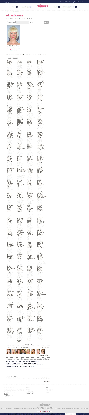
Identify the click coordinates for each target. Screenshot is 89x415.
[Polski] (42, 411)
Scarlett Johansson (40, 225)
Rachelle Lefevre (40, 162)
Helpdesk (47, 392)
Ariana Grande (9, 158)
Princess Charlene (40, 148)
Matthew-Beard (29, 310)
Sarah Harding (39, 219)
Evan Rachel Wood (20, 163)
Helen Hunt (19, 243)
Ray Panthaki (39, 166)
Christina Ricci (9, 307)
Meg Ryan (28, 317)
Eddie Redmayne (20, 105)
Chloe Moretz (9, 292)
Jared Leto (19, 292)
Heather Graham (20, 236)
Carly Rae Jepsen (10, 255)
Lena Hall (28, 229)
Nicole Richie (39, 98)
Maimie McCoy (29, 282)
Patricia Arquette (40, 127)
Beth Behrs (9, 200)
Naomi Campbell (40, 73)
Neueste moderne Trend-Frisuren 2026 (11, 392)
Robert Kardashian (40, 184)
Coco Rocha (9, 319)
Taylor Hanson (39, 278)
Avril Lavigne (9, 186)
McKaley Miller (29, 314)
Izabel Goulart (19, 269)
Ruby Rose (39, 198)
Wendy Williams (40, 319)
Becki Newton (9, 193)
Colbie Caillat (9, 322)
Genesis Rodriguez (20, 200)
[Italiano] (48, 411)
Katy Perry (28, 130)
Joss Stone (29, 69)
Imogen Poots (19, 265)
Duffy (18, 102)
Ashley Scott (9, 175)
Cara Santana (9, 249)
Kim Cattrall (29, 168)
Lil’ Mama (28, 244)
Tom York (38, 295)
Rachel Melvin (39, 158)
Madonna (28, 277)
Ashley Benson (9, 169)
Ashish (8, 166)
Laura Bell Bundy (30, 208)
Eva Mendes (19, 161)
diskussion (46, 347)
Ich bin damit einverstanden (70, 414)
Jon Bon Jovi (29, 64)
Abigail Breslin (9, 61)
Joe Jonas (19, 340)
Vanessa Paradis (40, 311)
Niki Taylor (39, 101)
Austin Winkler (9, 184)
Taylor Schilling (40, 281)
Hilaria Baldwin (19, 246)
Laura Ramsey (29, 212)
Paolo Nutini (39, 125)
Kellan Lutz (29, 137)
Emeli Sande (19, 132)
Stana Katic (39, 266)
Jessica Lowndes (20, 323)
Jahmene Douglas (20, 272)
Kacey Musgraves (30, 87)
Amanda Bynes (9, 106)
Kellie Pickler (29, 139)
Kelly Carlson (29, 142)
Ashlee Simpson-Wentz (11, 168)
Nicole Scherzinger (40, 99)
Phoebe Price (39, 139)
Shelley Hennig (40, 241)
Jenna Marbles (19, 301)
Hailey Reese (19, 221)
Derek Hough (19, 84)
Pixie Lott (38, 143)
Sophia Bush (39, 255)
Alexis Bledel (9, 85)
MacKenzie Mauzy (30, 272)
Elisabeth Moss (19, 112)
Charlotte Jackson (10, 278)
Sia (37, 245)
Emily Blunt (19, 137)
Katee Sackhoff (29, 113)
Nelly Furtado (39, 85)
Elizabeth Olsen (19, 120)
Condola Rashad (10, 328)
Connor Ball (9, 329)
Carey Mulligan (9, 252)
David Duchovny (20, 74)
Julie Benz (29, 77)
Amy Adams (9, 117)
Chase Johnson (10, 280)
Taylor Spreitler (39, 282)
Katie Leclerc (29, 124)
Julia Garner (29, 72)
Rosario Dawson (40, 192)
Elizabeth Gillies (20, 117)
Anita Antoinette (9, 139)
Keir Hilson (29, 133)
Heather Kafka (19, 237)
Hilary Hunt (19, 248)
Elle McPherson (20, 126)
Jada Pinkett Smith (20, 270)
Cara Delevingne (10, 248)
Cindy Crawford (9, 311)
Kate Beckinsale (30, 101)
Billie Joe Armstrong (10, 205)
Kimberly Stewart (30, 174)
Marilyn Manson (30, 293)
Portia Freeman (40, 147)
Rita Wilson (39, 182)
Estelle (18, 157)
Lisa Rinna (29, 253)
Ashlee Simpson (10, 167)
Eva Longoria (19, 160)
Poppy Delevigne (40, 144)
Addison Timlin (9, 68)
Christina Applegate (10, 302)
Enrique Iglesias (20, 150)
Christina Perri (9, 306)
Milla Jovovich (29, 339)
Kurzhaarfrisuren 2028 (22, 363)
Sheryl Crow (39, 244)
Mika (28, 333)
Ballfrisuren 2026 (23, 366)
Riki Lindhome (39, 179)
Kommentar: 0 (10, 47)
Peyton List (39, 138)
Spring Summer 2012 (41, 261)
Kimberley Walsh (30, 170)
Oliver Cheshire (40, 113)
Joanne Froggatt (20, 338)
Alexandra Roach (10, 84)
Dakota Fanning (19, 65)
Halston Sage (19, 225)
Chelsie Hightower (10, 282)
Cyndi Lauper (19, 62)
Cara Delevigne (9, 247)
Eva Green (18, 159)
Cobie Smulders (10, 318)
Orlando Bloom (39, 121)
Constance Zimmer (10, 332)
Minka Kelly (29, 340)
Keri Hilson (29, 156)
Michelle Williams (30, 331)
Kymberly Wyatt (29, 197)
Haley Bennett (19, 222)
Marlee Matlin (29, 297)
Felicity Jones (19, 182)
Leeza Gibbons (29, 224)
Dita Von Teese (19, 94)
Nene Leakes (39, 86)
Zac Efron (38, 331)
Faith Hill (18, 168)
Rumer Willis (39, 199)
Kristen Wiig (29, 186)
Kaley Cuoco (29, 89)
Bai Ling (8, 187)
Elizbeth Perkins (20, 123)
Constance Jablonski (10, 331)
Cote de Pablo (9, 334)
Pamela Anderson (40, 124)
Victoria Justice (40, 316)
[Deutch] (44, 411)
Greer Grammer (20, 215)
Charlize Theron (10, 277)
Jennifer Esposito (20, 307)
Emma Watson (19, 146)
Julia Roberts (29, 73)
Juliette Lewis (29, 82)
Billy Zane (8, 208)
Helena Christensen (20, 245)
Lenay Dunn (29, 230)
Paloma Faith (39, 123)
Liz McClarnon (29, 255)
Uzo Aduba (39, 305)
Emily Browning (19, 138)
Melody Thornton (30, 323)
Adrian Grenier (9, 71)
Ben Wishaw (9, 198)
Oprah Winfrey (39, 120)
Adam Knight (9, 65)
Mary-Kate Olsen (30, 305)
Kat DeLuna (29, 97)
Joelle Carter (19, 341)
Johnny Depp (29, 61)
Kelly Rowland (29, 149)
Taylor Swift (39, 283)
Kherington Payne (30, 162)
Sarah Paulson (39, 223)
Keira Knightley (29, 134)
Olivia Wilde (39, 119)
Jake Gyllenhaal (20, 277)
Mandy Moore (29, 284)
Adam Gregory (9, 64)
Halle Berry (19, 224)
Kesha (28, 160)
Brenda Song (9, 219)
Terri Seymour (39, 285)
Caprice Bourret (9, 246)
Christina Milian (9, 305)
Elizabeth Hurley (20, 119)
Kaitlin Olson (29, 88)
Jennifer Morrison (20, 314)
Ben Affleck (9, 197)
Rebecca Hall (39, 169)
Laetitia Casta (29, 203)
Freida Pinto (19, 193)
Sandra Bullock (39, 212)
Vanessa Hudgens (40, 309)
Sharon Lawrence (40, 235)
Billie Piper (9, 206)
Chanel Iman (9, 273)
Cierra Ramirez (9, 310)
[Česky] (39, 411)
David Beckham (20, 73)
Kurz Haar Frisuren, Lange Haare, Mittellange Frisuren (14, 389)
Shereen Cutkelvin (40, 243)
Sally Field (39, 206)
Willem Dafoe (39, 325)
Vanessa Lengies (40, 310)
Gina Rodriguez (19, 209)
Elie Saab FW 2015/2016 (21, 109)
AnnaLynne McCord (10, 151)
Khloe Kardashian (30, 163)
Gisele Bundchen (20, 211)
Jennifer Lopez (19, 311)
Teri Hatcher (39, 284)
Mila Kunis (29, 335)
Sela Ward (39, 227)
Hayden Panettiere (20, 232)
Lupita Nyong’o (29, 268)
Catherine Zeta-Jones (11, 268)
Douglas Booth (19, 96)
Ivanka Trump (19, 268)
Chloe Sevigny (9, 293)
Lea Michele (29, 221)
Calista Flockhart (10, 239)
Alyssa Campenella (10, 102)
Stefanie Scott (39, 267)
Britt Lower (8, 228)
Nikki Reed (39, 105)
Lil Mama (28, 236)
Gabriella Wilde (19, 194)
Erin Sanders (19, 155)
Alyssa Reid (9, 105)
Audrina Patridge (10, 183)
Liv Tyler (28, 254)
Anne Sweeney (9, 155)
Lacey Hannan (29, 199)
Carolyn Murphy (9, 259)
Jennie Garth (19, 303)
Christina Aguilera (10, 301)
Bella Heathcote (10, 195)
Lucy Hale (28, 261)
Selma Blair (39, 230)
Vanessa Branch (40, 308)
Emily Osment (19, 142)
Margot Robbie (29, 289)
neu (39, 347)
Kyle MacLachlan (30, 193)
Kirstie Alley (29, 180)
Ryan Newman (39, 205)
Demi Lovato (19, 81)
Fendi (18, 183)
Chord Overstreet (10, 294)
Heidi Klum (19, 241)
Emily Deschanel (20, 139)
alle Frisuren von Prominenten (43, 355)
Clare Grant (9, 315)
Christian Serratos (10, 297)
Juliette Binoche (30, 81)
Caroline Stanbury (10, 257)
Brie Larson (9, 222)
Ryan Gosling (39, 204)
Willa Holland (39, 323)
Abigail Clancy (9, 62)
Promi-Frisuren (14, 11)
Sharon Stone (39, 237)
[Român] (49, 411)
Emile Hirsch (19, 133)
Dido (17, 93)
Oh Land (38, 110)
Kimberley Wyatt (30, 171)
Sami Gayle (39, 211)
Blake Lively (9, 210)
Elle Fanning (19, 124)
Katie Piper (29, 125)
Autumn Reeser (9, 185)
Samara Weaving (40, 210)
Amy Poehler (9, 121)
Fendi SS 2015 (19, 185)
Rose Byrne (39, 193)
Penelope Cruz (39, 134)
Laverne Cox (29, 219)
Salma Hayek (39, 207)
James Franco (19, 280)
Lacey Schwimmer (30, 200)
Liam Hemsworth (30, 234)
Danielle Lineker (20, 69)
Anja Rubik (9, 141)
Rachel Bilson (39, 155)
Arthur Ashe (9, 160)
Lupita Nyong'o (29, 267)
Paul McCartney (40, 129)
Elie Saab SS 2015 (20, 110)
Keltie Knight (29, 151)
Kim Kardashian (30, 169)
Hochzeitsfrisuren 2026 (33, 363)
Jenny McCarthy (20, 316)
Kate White (29, 111)
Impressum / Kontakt (29, 393)
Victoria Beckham (40, 315)
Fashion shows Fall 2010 (21, 170)
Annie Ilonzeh (9, 156)
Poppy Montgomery (40, 145)
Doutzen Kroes (19, 97)
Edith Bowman (19, 106)
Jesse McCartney (20, 318)
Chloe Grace (9, 290)
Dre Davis (18, 99)
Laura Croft (29, 209)
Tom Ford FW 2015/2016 (41, 294)
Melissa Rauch (29, 322)
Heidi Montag (19, 242)
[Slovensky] (38, 411)
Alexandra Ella (9, 82)
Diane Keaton (19, 88)
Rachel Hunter (39, 156)
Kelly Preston (29, 147)
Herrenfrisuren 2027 (31, 364)
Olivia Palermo (39, 117)
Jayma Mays (19, 294)
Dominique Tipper (20, 95)
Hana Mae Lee (19, 227)
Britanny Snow (9, 225)
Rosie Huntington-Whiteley (42, 196)
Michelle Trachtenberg (31, 330)
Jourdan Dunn (29, 70)
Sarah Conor (39, 218)
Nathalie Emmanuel (40, 83)
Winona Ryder (39, 328)
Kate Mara (28, 105)
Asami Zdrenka (9, 161)
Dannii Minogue (20, 71)
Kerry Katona (29, 158)
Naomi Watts (39, 74)
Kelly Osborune (29, 145)
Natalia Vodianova (40, 75)
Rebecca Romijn (40, 170)
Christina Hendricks (10, 304)
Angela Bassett (9, 134)
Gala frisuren (6, 393)
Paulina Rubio (39, 132)
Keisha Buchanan (30, 135)
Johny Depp (29, 62)
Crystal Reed (19, 61)
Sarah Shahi (39, 224)
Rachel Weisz (39, 160)
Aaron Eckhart (9, 60)
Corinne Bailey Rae (10, 333)
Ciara (7, 309)
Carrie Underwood (10, 261)
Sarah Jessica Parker (41, 221)
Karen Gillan (29, 93)
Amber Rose (9, 111)
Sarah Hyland (39, 220)
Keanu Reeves (29, 132)
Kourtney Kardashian (30, 182)
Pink (38, 142)
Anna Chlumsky (9, 143)
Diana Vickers (19, 87)
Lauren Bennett (29, 215)
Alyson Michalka (10, 101)
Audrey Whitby (9, 182)
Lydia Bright (29, 269)
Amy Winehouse (10, 123)
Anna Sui (8, 148)
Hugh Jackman (19, 258)
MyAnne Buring (40, 69)
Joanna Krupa (19, 335)
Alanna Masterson (10, 77)
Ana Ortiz (8, 125)
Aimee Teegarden (10, 75)
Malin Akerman (29, 283)
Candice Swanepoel (10, 245)
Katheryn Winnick (30, 118)
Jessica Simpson (20, 326)
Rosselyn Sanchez (40, 197)
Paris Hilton (39, 126)
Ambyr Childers (9, 114)
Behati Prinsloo (9, 194)
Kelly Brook (29, 141)
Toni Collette (39, 296)
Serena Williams (40, 231)
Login (76, 1)
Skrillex (38, 249)
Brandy (8, 217)
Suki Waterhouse (40, 270)
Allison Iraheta (9, 97)
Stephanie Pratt (40, 269)
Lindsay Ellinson (30, 245)
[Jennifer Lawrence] (38, 351)
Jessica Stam (19, 327)
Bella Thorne (9, 196)
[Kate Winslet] (33, 351)
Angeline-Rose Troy (10, 137)
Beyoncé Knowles (10, 203)
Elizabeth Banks (20, 114)
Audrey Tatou (9, 180)
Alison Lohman (9, 95)
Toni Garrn (39, 297)
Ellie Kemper (19, 129)
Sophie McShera (40, 257)
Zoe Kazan (39, 334)
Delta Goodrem (19, 80)
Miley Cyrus (29, 338)
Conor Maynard (9, 330)
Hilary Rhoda (19, 249)
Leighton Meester (30, 227)
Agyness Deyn (9, 74)
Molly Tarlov (39, 65)
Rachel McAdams (40, 157)
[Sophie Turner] (8, 351)
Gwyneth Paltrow (20, 219)
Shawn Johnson (40, 239)
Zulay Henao (39, 339)
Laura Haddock (29, 211)
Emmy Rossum (19, 149)
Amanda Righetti (10, 108)
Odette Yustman (40, 109)
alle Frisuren (47, 381)
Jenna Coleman (20, 297)
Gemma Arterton (20, 199)
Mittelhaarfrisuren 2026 (11, 361)
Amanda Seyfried (10, 109)
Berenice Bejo (9, 199)
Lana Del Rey (29, 206)
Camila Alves (9, 241)
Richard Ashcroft (40, 175)
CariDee (8, 253)
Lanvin (28, 207)
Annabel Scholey (10, 150)
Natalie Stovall (39, 80)
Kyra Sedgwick (29, 198)
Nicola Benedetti (40, 95)
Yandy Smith (39, 329)
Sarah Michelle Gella (41, 222)
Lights (28, 235)
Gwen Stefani (19, 217)
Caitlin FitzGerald (10, 237)
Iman (18, 264)
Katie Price (29, 126)
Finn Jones (19, 187)
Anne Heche (9, 154)
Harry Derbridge (20, 230)
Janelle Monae (19, 290)
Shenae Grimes (40, 242)
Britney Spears (9, 227)
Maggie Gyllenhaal (30, 279)
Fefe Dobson (19, 181)
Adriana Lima (9, 72)
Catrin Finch (9, 269)
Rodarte (38, 186)
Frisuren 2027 (9, 366)
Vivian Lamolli (39, 318)
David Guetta (19, 75)
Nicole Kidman (39, 97)
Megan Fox (29, 318)
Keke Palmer (29, 136)
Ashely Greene (9, 163)
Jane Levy (18, 289)
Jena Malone (19, 296)
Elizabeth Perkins (20, 121)
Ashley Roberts (9, 174)
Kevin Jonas (29, 161)
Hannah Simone (20, 229)
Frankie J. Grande (20, 191)
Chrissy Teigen (9, 296)
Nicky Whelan (39, 94)
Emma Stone (19, 145)
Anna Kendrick (9, 145)
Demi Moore (19, 82)
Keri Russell (29, 157)
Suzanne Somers (40, 272)
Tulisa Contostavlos (40, 301)
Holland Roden (19, 252)
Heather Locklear (20, 239)
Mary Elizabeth (29, 301)
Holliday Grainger (20, 253)
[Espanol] (46, 411)
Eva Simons (19, 162)
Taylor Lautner (39, 279)
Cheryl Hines (9, 286)
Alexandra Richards (10, 83)
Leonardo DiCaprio (30, 232)
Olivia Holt (39, 114)
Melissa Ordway (30, 321)
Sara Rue (38, 216)
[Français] (47, 411)
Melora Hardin (29, 325)
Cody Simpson (9, 321)
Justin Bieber (29, 85)
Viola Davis (39, 317)
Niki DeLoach (39, 100)
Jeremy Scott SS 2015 (21, 317)
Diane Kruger (19, 89)
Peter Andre (39, 137)
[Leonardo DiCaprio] (23, 351)
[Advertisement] (28, 371)
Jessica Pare (19, 325)
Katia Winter (29, 121)
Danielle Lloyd (19, 70)
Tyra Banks (39, 303)
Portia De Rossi (40, 146)
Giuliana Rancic (20, 212)
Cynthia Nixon (19, 63)
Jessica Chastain (20, 321)
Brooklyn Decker (10, 234)
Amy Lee (8, 119)
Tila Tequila (39, 289)
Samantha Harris (40, 209)
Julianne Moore (30, 76)
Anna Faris (8, 144)
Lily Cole (28, 241)
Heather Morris (19, 240)
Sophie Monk (39, 258)
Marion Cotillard (30, 294)
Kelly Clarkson (29, 143)
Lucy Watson (29, 265)
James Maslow (19, 281)
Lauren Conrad (29, 217)
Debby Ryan (19, 77)
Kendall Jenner (30, 154)
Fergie (18, 186)
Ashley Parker (9, 172)
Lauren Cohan (29, 216)
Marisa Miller (29, 295)
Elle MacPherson (20, 125)
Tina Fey (38, 291)
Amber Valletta (9, 113)
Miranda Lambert (40, 62)
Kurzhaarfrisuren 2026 (34, 361)
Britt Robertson (9, 229)
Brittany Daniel (9, 230)
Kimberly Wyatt (29, 175)
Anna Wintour (9, 149)
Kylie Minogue (29, 196)
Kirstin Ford (29, 181)
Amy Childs (9, 118)
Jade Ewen (19, 271)
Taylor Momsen (40, 280)
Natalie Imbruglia (40, 77)
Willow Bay (39, 326)
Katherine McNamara (31, 117)
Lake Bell (28, 205)
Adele (8, 70)
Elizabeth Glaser (20, 118)
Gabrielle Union (20, 196)
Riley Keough (39, 180)
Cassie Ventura (9, 264)
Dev (17, 86)
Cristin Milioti (9, 338)
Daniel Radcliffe (20, 68)
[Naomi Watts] (13, 351)
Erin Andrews (19, 151)
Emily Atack (19, 136)
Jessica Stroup (19, 328)
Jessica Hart (19, 322)
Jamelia (18, 278)
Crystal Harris (19, 60)
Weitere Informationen (81, 414)
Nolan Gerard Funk (40, 108)
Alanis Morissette (10, 76)
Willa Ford (39, 322)
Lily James (29, 243)
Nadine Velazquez (40, 71)
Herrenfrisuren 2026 (21, 364)
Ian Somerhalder (20, 261)
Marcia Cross (29, 286)
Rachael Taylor (39, 154)
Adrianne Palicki (10, 73)
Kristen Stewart (29, 185)
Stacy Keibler (39, 265)
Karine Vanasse (30, 94)
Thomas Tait (39, 286)
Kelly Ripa (28, 148)
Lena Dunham (29, 228)
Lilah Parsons (29, 237)
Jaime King (19, 273)
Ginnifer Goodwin (20, 210)
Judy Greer (29, 71)
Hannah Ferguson (20, 228)
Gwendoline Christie (20, 218)
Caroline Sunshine (10, 258)
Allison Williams (10, 98)
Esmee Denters (19, 156)
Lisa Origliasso (29, 252)
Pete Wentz (39, 136)
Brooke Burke (9, 233)
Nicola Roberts (39, 96)
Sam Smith (39, 208)
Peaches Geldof (40, 133)
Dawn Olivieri (19, 76)
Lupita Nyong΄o (29, 266)
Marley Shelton (29, 298)
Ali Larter (8, 88)
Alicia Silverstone (10, 93)
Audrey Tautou (9, 181)
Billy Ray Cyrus (9, 207)
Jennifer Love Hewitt (20, 313)
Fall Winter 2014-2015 (20, 169)
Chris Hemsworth (10, 295)
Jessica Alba (19, 319)
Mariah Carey (29, 292)
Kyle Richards (29, 194)
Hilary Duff (19, 247)
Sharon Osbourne (40, 236)
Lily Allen (28, 240)
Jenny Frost (19, 315)
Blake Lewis (9, 209)
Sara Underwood (40, 217)
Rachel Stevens (40, 159)
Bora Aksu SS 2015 (10, 212)
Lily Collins (29, 242)
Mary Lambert (29, 304)
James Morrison (20, 282)
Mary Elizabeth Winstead (31, 302)
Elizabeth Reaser (20, 122)
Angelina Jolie (9, 136)
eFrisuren (8, 11)
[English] (43, 411)
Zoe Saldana (39, 335)
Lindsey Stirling (29, 247)
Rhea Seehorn (39, 174)
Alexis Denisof (9, 86)
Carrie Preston (9, 260)
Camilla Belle (9, 242)
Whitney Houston (40, 320)
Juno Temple (29, 83)
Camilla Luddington (10, 243)
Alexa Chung (9, 80)
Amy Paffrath (9, 120)
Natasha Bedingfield (40, 81)
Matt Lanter (29, 306)
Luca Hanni (29, 260)
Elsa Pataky (19, 130)
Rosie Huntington (40, 195)
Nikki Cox (38, 102)
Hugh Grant (19, 257)
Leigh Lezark (29, 225)
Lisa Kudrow (29, 249)
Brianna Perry (9, 220)
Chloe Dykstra (9, 289)
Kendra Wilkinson (30, 155)
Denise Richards (20, 83)
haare (17, 1)
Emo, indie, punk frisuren (8, 395)
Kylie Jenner (29, 195)
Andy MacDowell (10, 133)
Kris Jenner (29, 183)
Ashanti (8, 162)
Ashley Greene (9, 170)
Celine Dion (9, 271)
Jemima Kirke (19, 295)
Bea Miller (8, 192)
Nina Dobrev (39, 106)
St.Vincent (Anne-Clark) (41, 264)
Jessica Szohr (19, 329)
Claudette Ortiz (9, 316)
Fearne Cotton (19, 180)
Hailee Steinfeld (20, 220)
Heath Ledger (19, 235)
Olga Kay (38, 111)
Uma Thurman (39, 304)
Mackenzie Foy (29, 271)
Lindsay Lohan (29, 246)
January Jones (19, 291)
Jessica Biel (19, 320)
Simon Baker (39, 248)
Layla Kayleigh (29, 220)
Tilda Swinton (39, 290)
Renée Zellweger (40, 173)
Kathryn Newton (30, 120)
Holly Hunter (19, 255)
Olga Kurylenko (39, 112)
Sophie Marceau (40, 256)
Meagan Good (29, 315)
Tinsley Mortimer (40, 292)
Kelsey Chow (29, 150)
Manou (28, 285)
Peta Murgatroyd (40, 135)
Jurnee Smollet (30, 84)
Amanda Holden (10, 107)
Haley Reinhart (19, 223)
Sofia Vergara (39, 253)
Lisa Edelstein (29, 248)
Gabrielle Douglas (20, 195)
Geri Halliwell (19, 205)
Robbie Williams (40, 183)
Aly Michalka (9, 99)
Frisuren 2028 (16, 366)
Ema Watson (19, 131)
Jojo (28, 63)
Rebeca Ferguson (40, 167)
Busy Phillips (9, 236)
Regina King (39, 172)
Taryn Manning (39, 277)
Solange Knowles (40, 254)
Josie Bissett (29, 68)
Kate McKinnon (29, 106)
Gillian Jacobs (19, 207)
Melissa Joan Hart (30, 320)
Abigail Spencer (10, 63)
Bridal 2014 (9, 221)
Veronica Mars (39, 314)
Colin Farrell (9, 325)
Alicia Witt (8, 94)
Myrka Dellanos (40, 70)
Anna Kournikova (10, 146)
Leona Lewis (29, 231)
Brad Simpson (9, 215)
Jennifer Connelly (20, 306)
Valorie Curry (39, 307)
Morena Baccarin (40, 68)
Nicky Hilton (39, 93)
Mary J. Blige (29, 303)
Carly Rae (8, 254)
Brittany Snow (9, 232)
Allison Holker (9, 96)
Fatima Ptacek (19, 179)
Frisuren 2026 (40, 364)
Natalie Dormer (39, 76)
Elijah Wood (19, 111)
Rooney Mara (39, 187)
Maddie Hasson (30, 273)
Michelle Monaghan (30, 328)
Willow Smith (39, 327)
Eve (17, 166)
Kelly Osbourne (29, 146)
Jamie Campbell (20, 283)
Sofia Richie (39, 252)
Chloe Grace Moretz (10, 291)
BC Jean (8, 191)
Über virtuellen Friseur (30, 392)
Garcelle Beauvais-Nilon (21, 197)
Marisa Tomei (29, 296)
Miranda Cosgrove (40, 60)
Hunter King (19, 260)
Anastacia (8, 127)
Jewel (18, 331)
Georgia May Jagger (20, 204)
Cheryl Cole (9, 285)
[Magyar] (40, 411)
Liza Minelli (29, 256)
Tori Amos (39, 298)
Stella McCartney (40, 268)
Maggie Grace (29, 278)
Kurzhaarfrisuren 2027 (11, 363)
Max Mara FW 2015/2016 (31, 311)
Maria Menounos (30, 291)
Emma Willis (19, 147)
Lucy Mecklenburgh (30, 264)
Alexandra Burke (10, 81)
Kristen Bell (29, 184)
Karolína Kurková (30, 96)
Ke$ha (28, 131)
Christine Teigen (10, 308)
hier (44, 54)
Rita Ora (38, 181)
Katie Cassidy (29, 122)
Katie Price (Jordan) (30, 127)
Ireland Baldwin (19, 266)
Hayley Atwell (19, 233)
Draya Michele (19, 98)
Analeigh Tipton (10, 126)
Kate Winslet (29, 112)
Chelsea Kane (9, 281)
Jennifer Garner (20, 308)
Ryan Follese (39, 203)
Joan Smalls (19, 334)
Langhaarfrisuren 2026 (23, 361)
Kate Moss (29, 108)
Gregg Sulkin (19, 216)
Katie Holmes (29, 123)
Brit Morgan (9, 224)
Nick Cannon (39, 89)
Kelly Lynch (29, 144)
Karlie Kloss (29, 95)
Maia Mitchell (29, 280)
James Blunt (19, 279)
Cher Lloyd (9, 284)
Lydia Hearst (29, 270)
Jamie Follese (19, 284)
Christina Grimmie (10, 303)
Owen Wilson (39, 122)
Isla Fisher (19, 267)
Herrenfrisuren (6, 394)
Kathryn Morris (29, 119)
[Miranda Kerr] (18, 351)
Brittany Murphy (9, 231)
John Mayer (29, 60)
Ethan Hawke (19, 158)
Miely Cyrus (29, 332)
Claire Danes (9, 314)
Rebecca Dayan (40, 168)
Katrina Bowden (30, 129)
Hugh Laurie (19, 259)
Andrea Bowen (9, 130)
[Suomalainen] (51, 411)
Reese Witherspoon (40, 171)
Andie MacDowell (10, 129)
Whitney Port (39, 321)
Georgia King (19, 203)
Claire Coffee (9, 313)
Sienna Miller (39, 246)
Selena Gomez (39, 228)
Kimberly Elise (29, 173)
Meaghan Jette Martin (31, 316)
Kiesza (28, 166)
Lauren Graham (30, 218)
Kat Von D (28, 100)
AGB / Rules (28, 389)
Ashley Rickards (10, 173)
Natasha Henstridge (40, 82)
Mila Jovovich (29, 334)
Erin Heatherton (19, 154)
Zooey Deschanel (40, 338)
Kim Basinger (29, 167)
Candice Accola (10, 244)
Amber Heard (9, 110)
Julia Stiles (29, 74)
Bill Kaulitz (8, 204)
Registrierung (80, 1)
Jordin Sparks (29, 65)
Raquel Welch (39, 163)
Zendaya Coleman (40, 333)
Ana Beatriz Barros (10, 124)
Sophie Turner (39, 259)
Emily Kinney (19, 141)
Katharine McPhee (30, 114)
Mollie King (39, 64)
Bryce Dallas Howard (10, 235)
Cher (7, 283)
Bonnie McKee (9, 211)
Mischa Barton (39, 63)
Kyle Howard (29, 192)
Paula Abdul (39, 131)
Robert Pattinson (40, 185)
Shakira (38, 233)
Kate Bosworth (29, 102)
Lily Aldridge (29, 239)
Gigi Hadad (19, 206)
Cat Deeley (9, 265)
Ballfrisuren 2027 (32, 366)
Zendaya (38, 332)
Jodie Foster (19, 339)
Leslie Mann (29, 233)
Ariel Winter (9, 159)
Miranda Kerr (39, 61)
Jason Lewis (19, 293)
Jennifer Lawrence (20, 310)
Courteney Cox (9, 335)
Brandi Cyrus (9, 216)
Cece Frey (8, 270)
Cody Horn (8, 320)
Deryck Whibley (19, 85)
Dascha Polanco (20, 72)
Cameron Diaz (9, 240)
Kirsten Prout (29, 179)
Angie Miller (9, 138)
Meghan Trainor (30, 319)
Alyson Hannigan (10, 100)
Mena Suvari (29, 326)
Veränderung (40, 6)
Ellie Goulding (19, 127)
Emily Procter (19, 143)
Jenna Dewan (19, 298)
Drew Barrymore (20, 100)
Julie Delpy (29, 80)
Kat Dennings (29, 98)
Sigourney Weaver (40, 247)
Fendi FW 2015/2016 (20, 184)
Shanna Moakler (40, 234)
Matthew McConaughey (31, 307)
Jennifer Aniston (20, 304)
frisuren (14, 1)
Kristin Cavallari (29, 187)
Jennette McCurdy (20, 302)
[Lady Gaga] (28, 351)
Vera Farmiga (39, 313)
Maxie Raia (29, 313)
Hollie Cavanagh (20, 254)
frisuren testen (17, 408)
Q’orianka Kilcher (40, 151)
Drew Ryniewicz (20, 101)
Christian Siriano (10, 298)
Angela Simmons (10, 135)
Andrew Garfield (10, 131)
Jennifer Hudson (20, 309)
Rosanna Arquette (40, 191)
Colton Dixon (9, 326)
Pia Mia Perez (39, 141)
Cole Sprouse (9, 323)
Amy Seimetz (9, 122)
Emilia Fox (18, 135)
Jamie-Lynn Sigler (20, 286)
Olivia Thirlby (39, 118)
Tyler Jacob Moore (40, 302)
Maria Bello (29, 290)
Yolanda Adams (40, 330)
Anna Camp (9, 142)
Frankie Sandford (20, 192)
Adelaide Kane (9, 69)
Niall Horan (39, 88)
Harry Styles (19, 231)
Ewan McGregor (20, 167)
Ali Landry (8, 87)
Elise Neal (18, 113)
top (42, 347)
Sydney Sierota (39, 273)
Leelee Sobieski (30, 223)
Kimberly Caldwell (30, 172)
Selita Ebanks (39, 229)
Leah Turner (29, 222)
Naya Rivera (39, 84)
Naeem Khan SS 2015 (41, 72)
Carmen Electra (9, 256)
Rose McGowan (40, 194)
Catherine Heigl (9, 267)
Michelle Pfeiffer (30, 329)
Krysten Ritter (29, 191)
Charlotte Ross (9, 279)
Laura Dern (29, 210)
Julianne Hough (30, 75)
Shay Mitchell (39, 240)
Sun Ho (38, 271)
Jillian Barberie (19, 332)
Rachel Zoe (39, 161)
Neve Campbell (40, 87)
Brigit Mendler (9, 223)
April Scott (8, 157)
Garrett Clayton (19, 198)
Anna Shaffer (9, 147)
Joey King (18, 342)
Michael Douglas (30, 327)
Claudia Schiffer (10, 317)
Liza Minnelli (29, 257)
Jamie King (19, 285)
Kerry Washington (30, 159)
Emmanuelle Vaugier (21, 148)
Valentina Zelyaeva (40, 306)
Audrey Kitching (10, 179)
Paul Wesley (39, 130)
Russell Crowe (39, 200)
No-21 (38, 107)
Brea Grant (8, 218)
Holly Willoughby (20, 256)
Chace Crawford (10, 272)
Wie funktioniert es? (49, 389)
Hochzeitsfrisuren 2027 (11, 364)
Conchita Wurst (9, 327)
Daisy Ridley (19, 64)
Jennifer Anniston (20, 305)
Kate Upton (29, 109)
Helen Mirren (19, 244)
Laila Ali (28, 204)
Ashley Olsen (9, 171)
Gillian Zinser (19, 208)
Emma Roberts (19, 144)
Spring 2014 (39, 260)
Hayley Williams (19, 234)
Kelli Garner (29, 138)
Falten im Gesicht (7, 396)
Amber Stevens (9, 112)
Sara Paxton (39, 215)
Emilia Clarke (19, 134)
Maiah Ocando (29, 281)
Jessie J (18, 330)
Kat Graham (29, 99)
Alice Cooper (9, 89)
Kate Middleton (29, 107)
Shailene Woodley (40, 232)
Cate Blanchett (9, 266)
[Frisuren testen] (44, 404)
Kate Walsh (29, 110)
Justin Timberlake (30, 86)
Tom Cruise (39, 293)
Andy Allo (8, 132)
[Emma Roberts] (43, 351)
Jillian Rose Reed (20, 333)
